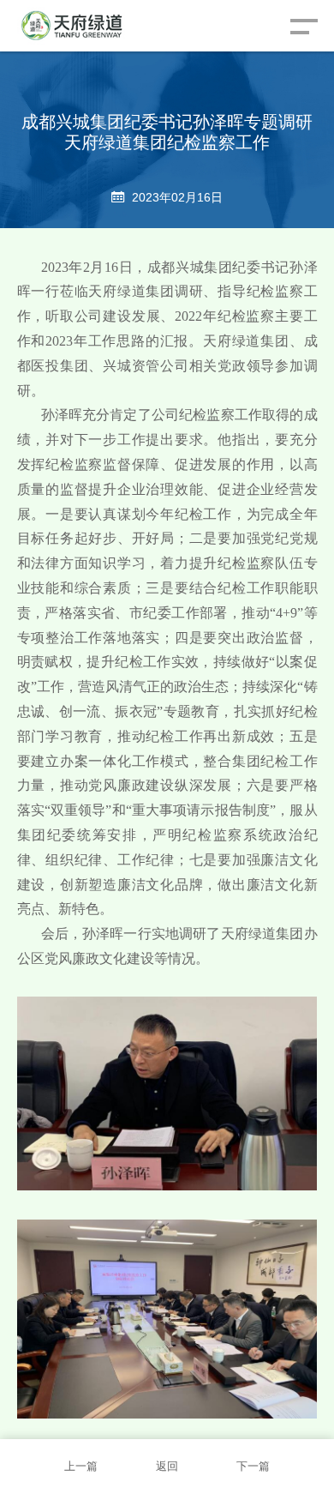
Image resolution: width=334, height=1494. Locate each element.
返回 (167, 1466)
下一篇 (253, 1466)
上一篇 (81, 1466)
